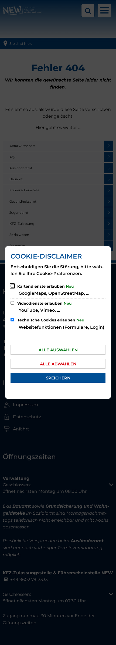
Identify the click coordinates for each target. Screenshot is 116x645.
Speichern (58, 378)
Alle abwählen (58, 363)
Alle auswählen (58, 349)
